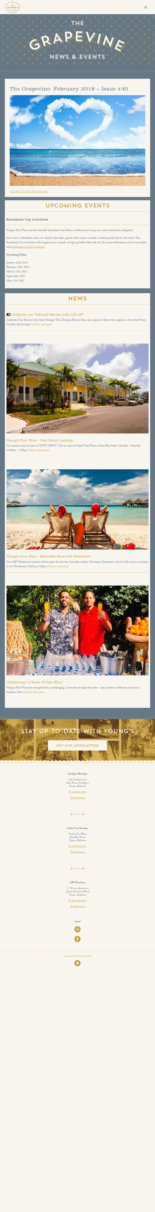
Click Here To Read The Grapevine (29, 191)
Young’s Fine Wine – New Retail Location (39, 440)
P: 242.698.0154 (77, 901)
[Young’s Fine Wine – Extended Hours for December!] (77, 509)
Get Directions (77, 798)
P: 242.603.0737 (77, 846)
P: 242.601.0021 (77, 792)
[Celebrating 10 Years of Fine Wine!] (77, 630)
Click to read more (41, 324)
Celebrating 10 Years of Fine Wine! (34, 682)
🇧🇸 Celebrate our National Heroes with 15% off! (45, 314)
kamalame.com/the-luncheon (28, 247)
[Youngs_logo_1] (12, 2)
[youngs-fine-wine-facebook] (77, 937)
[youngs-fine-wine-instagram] (77, 927)
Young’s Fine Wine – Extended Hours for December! (48, 556)
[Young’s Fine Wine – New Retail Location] (77, 388)
